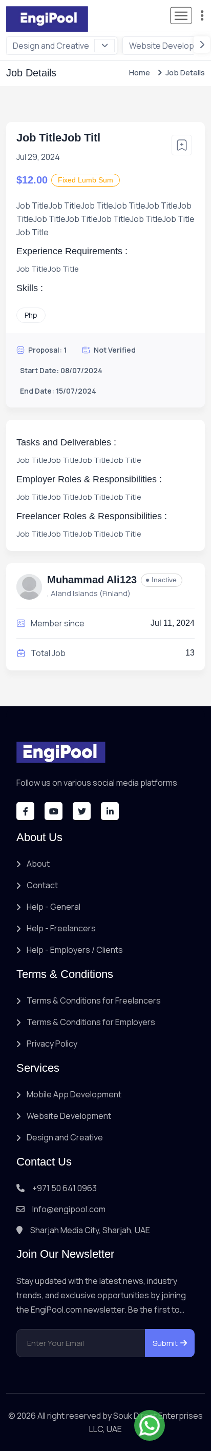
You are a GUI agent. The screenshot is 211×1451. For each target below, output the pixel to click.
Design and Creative (51, 45)
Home (139, 72)
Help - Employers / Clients (75, 949)
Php (31, 315)
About (38, 863)
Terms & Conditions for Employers (91, 1022)
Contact (42, 885)
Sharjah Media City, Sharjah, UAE (90, 1230)
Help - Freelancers (61, 928)
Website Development (69, 1115)
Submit (165, 1343)
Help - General (53, 906)
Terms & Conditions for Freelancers (94, 1000)
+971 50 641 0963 (64, 1188)
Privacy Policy (52, 1043)
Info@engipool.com (69, 1209)
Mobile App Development (74, 1094)
